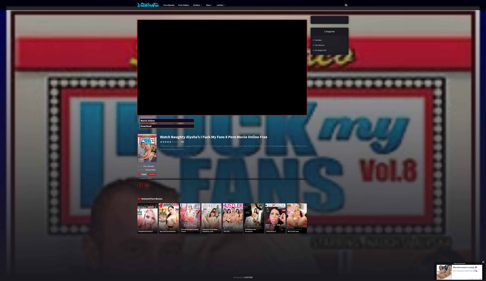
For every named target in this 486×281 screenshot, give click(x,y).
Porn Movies (169, 5)
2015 (182, 142)
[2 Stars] (163, 142)
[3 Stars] (166, 142)
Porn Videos (183, 5)
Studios (196, 5)
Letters (220, 5)
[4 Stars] (168, 142)
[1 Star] (161, 142)
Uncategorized (320, 50)
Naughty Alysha (145, 178)
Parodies (318, 40)
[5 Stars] (170, 142)
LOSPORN (248, 277)
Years (208, 5)
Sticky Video (150, 169)
